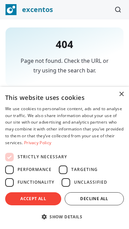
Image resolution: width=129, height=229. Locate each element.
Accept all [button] (33, 199)
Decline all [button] (94, 199)
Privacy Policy (37, 143)
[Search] (117, 9)
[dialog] (64, 158)
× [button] (121, 94)
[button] (64, 217)
